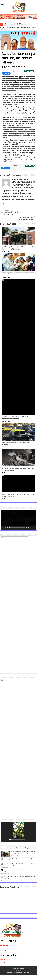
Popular (11, 848)
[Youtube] (20, 970)
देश (7, 27)
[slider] (17, 527)
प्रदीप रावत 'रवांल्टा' (6, 66)
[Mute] (31, 528)
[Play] (3, 528)
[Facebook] (18, 970)
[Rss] (17, 970)
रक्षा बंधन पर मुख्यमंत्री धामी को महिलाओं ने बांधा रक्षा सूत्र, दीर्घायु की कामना (18, 24)
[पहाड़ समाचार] (18, 7)
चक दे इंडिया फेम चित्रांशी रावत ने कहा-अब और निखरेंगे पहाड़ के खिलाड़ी (24, 217)
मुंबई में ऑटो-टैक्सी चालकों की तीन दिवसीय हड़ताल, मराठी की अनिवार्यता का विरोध (19, 871)
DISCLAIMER (4, 945)
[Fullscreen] (33, 528)
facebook (7, 73)
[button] (18, 519)
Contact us (4, 951)
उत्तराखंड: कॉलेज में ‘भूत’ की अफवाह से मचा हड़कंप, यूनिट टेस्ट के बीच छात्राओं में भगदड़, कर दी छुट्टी (18, 864)
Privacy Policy (4, 948)
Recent (4, 848)
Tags (27, 848)
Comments (19, 848)
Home (3, 27)
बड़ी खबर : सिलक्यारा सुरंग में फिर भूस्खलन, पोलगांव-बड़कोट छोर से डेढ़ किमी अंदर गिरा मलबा (20, 877)
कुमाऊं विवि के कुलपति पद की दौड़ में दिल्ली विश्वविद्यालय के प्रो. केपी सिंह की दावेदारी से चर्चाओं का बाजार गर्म (23, 852)
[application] (18, 520)
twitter (2, 962)
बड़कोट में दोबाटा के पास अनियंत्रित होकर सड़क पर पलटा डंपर (13, 212)
